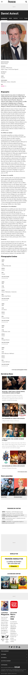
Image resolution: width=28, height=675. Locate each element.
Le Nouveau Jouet (6, 331)
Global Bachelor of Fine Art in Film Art (19, 669)
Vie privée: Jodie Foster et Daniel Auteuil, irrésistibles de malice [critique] (13, 392)
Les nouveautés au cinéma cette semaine (13, 418)
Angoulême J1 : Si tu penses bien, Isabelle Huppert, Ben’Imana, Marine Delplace (13, 515)
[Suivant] (26, 488)
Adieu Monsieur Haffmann (8, 353)
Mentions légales (4, 673)
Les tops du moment (6, 660)
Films (26, 18)
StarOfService (3, 670)
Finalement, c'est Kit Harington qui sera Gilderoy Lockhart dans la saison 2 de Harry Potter (12, 512)
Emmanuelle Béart (18, 497)
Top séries (3, 654)
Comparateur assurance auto (6, 669)
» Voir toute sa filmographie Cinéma (19, 369)
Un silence (4, 309)
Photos (16, 18)
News (10, 18)
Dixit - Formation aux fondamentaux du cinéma (15, 670)
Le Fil (3, 287)
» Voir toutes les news (22, 471)
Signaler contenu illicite (12, 673)
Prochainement (5, 651)
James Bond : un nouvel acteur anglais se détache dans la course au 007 (12, 522)
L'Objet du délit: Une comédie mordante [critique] (13, 439)
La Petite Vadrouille (6, 265)
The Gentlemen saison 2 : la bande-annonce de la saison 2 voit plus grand (13, 519)
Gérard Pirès (4, 497)
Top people (3, 657)
